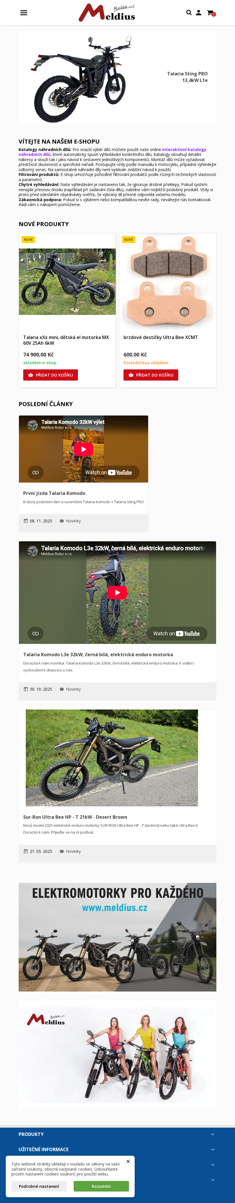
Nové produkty (44, 224)
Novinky (73, 521)
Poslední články (46, 404)
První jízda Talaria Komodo (54, 493)
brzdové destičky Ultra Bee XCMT (161, 337)
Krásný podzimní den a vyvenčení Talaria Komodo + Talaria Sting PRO (83, 501)
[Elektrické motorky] (117, 937)
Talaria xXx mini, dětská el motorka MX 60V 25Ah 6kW (66, 340)
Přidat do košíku (50, 375)
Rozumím (101, 1186)
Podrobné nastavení (39, 1186)
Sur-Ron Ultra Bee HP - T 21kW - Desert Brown (75, 817)
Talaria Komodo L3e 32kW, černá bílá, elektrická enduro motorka (98, 654)
